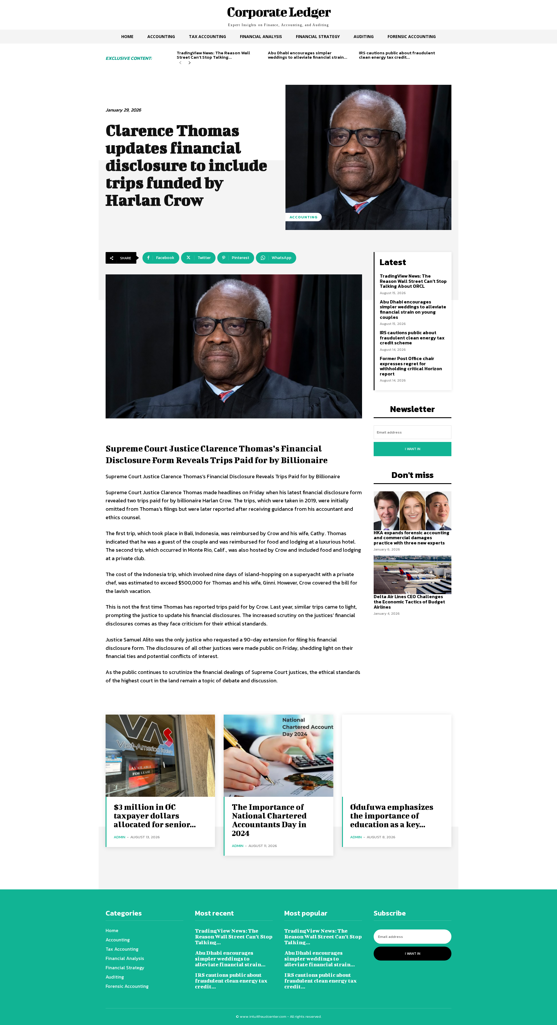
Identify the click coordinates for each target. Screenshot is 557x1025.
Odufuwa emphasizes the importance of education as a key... (391, 815)
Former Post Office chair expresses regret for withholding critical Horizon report (411, 366)
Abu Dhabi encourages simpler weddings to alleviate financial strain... (307, 54)
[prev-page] (180, 62)
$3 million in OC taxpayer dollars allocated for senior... (155, 815)
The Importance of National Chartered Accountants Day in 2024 (269, 819)
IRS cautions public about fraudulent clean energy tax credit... (397, 54)
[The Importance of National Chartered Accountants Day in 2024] (278, 756)
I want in (412, 449)
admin (119, 837)
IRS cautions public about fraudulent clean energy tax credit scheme (412, 337)
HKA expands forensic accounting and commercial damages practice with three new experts (411, 537)
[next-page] (189, 62)
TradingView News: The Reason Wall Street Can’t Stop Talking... (213, 54)
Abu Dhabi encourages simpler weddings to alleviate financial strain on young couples (413, 309)
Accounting (304, 217)
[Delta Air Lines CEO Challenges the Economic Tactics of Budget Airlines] (412, 574)
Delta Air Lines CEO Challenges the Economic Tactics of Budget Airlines (409, 601)
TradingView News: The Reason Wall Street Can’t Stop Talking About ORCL (413, 280)
